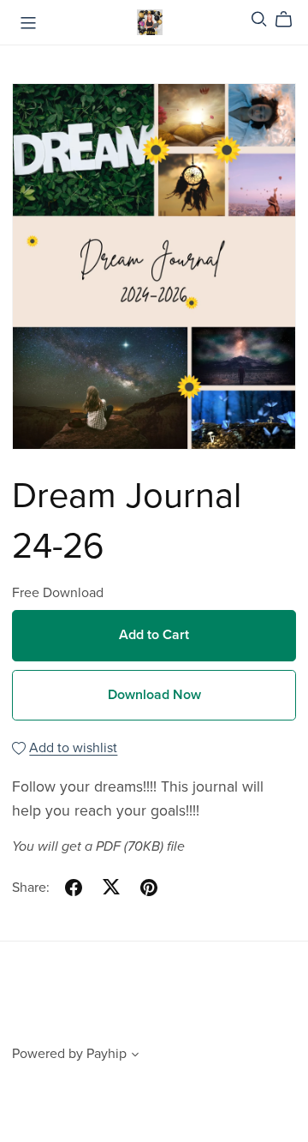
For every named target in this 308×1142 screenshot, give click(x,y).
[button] (135, 1056)
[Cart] (290, 19)
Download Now (154, 694)
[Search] (259, 19)
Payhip (106, 1053)
